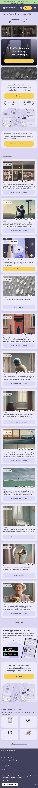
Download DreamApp (19, 144)
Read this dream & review (19, 192)
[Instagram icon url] (13, 760)
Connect (21, 3)
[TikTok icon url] (17, 760)
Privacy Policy (5, 766)
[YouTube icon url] (9, 760)
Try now (27, 8)
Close (34, 784)
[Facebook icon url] (6, 760)
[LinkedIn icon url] (2, 760)
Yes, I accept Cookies (9, 784)
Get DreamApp (19, 269)
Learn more (5, 780)
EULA (3, 770)
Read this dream (19, 307)
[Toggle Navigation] (35, 8)
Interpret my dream (19, 61)
